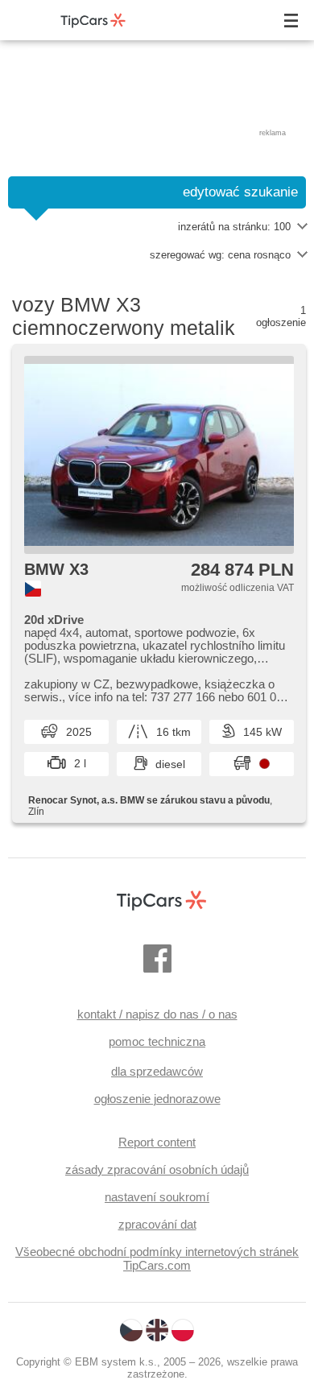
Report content (157, 1142)
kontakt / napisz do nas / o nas (157, 1014)
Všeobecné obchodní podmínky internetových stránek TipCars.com (157, 1258)
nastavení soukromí (157, 1197)
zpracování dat (157, 1224)
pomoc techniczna (157, 1041)
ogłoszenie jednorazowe (157, 1098)
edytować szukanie (240, 192)
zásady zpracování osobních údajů (157, 1169)
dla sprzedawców (157, 1071)
